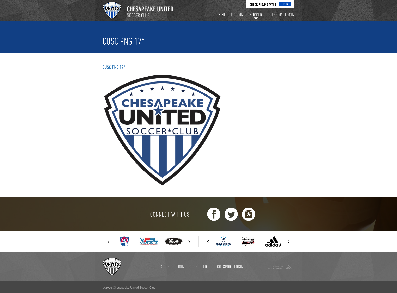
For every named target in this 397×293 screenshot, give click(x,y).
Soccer (201, 266)
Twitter (231, 214)
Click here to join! (170, 266)
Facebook (213, 214)
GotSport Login (230, 266)
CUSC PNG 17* (114, 67)
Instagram (248, 214)
